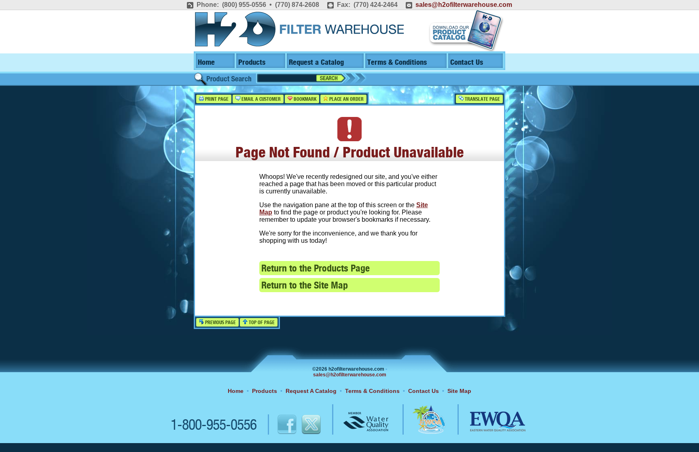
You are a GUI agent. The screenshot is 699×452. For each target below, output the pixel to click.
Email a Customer (260, 99)
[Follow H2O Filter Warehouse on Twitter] (311, 425)
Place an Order (346, 99)
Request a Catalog (316, 62)
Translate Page (482, 99)
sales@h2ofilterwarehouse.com (463, 4)
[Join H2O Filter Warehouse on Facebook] (278, 425)
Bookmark (304, 99)
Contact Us (466, 62)
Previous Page (220, 322)
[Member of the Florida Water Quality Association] (420, 425)
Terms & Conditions (397, 62)
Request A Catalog (311, 391)
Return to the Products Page (315, 269)
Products (251, 62)
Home (206, 62)
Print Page (216, 99)
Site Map (459, 391)
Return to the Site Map (304, 286)
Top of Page (261, 322)
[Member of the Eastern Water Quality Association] (489, 425)
